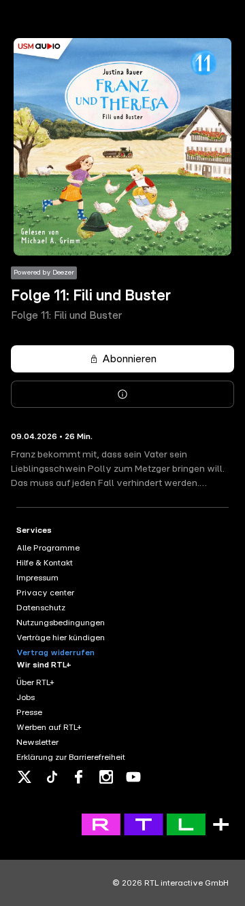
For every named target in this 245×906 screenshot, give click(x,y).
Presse (29, 712)
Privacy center (45, 593)
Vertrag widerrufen (55, 652)
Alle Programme (48, 548)
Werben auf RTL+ (49, 727)
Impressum (37, 578)
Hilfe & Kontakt (44, 563)
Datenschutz (40, 608)
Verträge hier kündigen (60, 637)
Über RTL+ (35, 682)
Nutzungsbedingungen (60, 622)
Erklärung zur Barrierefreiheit (70, 757)
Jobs (25, 697)
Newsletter (37, 742)
